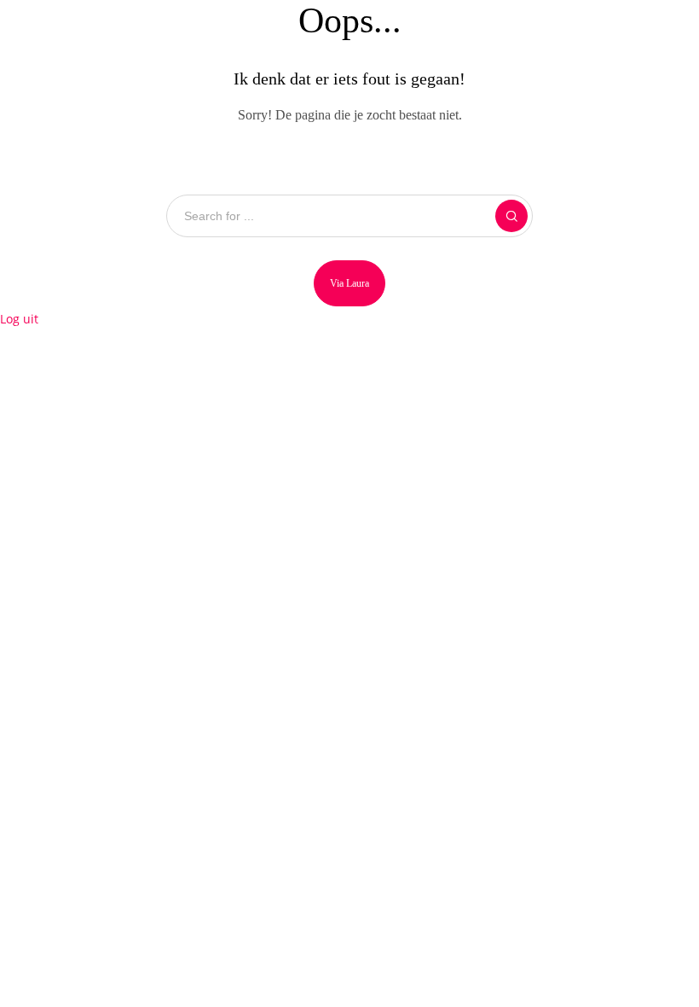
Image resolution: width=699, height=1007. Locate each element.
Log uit (19, 319)
